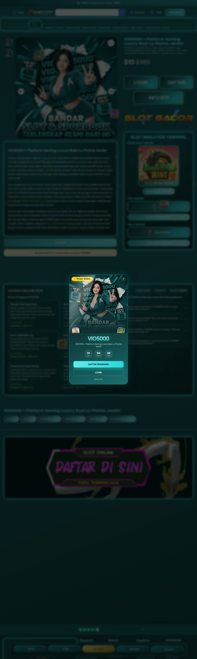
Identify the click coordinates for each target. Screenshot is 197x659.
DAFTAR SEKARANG (98, 364)
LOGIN (98, 372)
